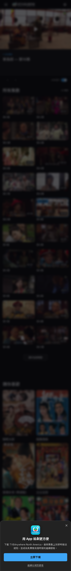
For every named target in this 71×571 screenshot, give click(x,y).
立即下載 (35, 557)
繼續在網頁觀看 (35, 565)
